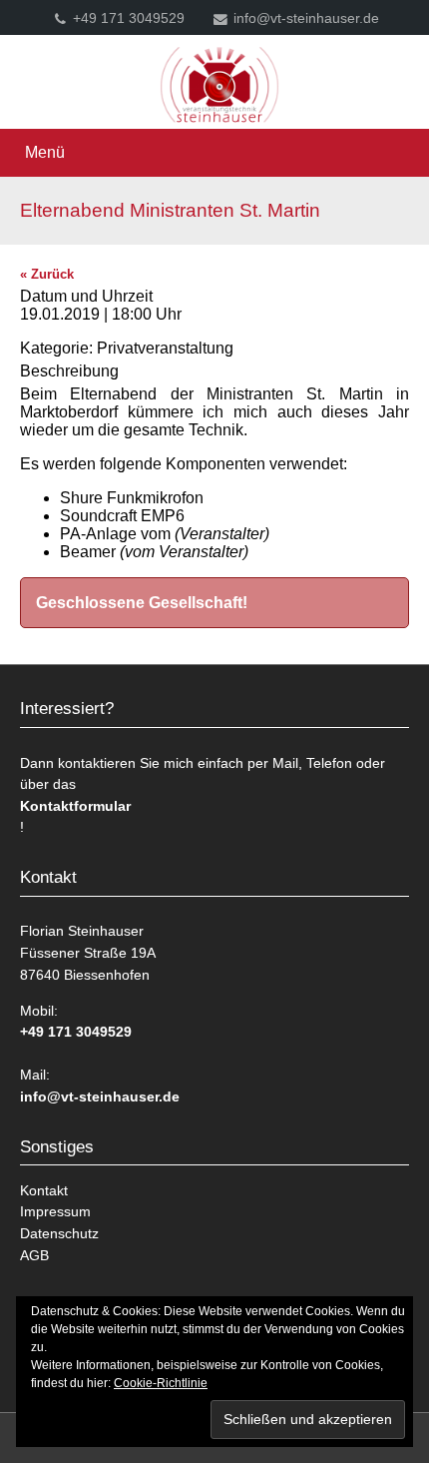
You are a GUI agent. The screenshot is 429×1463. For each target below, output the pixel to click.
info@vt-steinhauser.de (306, 18)
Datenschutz (59, 1233)
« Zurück (47, 274)
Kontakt (44, 1190)
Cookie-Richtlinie (161, 1383)
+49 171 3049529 (129, 18)
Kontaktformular (75, 806)
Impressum (55, 1211)
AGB (34, 1255)
